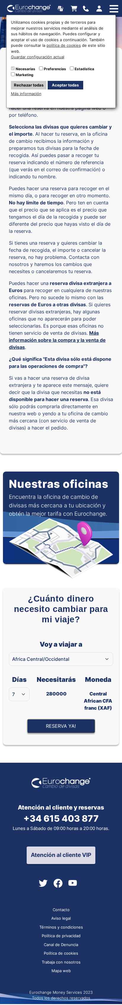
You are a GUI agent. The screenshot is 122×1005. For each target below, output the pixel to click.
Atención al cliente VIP (61, 855)
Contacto (61, 909)
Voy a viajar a (61, 644)
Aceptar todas (65, 85)
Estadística (84, 69)
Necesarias (25, 69)
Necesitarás (56, 686)
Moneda (98, 693)
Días (19, 679)
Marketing (24, 75)
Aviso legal (61, 918)
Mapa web (61, 970)
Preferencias (55, 69)
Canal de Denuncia (61, 944)
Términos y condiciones (61, 927)
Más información (26, 93)
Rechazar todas (29, 85)
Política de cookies (61, 953)
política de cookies (63, 45)
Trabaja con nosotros (61, 962)
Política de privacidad (61, 935)
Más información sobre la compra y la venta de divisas (57, 340)
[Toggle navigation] (87, 8)
